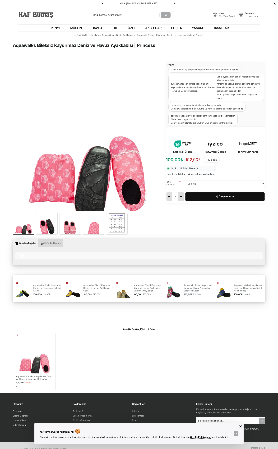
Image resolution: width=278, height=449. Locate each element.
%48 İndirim (211, 160)
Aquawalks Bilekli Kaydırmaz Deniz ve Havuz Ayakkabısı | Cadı (97, 288)
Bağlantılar (138, 404)
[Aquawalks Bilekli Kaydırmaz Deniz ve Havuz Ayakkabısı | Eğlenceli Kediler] (173, 290)
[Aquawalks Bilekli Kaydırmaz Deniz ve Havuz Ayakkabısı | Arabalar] (23, 290)
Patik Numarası (170, 183)
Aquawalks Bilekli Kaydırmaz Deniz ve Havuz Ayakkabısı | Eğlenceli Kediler (198, 288)
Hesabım (18, 404)
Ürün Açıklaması (52, 243)
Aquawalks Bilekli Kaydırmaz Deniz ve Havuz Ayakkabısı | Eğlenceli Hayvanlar (148, 288)
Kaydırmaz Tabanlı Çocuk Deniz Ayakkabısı (112, 35)
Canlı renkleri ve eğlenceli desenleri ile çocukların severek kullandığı (205, 69)
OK (236, 433)
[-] (169, 196)
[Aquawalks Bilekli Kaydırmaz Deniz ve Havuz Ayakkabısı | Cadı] (73, 290)
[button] (102, 3)
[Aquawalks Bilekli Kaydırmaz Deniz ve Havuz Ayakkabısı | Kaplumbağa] (224, 290)
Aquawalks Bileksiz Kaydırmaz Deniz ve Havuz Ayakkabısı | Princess (34, 377)
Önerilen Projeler (27, 243)
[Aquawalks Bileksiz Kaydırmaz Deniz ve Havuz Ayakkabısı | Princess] (34, 354)
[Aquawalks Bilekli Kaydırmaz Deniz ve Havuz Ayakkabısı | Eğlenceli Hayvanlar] (123, 290)
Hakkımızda (79, 404)
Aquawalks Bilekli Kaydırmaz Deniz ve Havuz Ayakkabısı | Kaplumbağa (248, 288)
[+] (181, 196)
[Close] (275, 3)
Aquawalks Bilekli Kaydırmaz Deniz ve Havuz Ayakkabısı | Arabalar (47, 288)
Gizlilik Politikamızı (200, 437)
